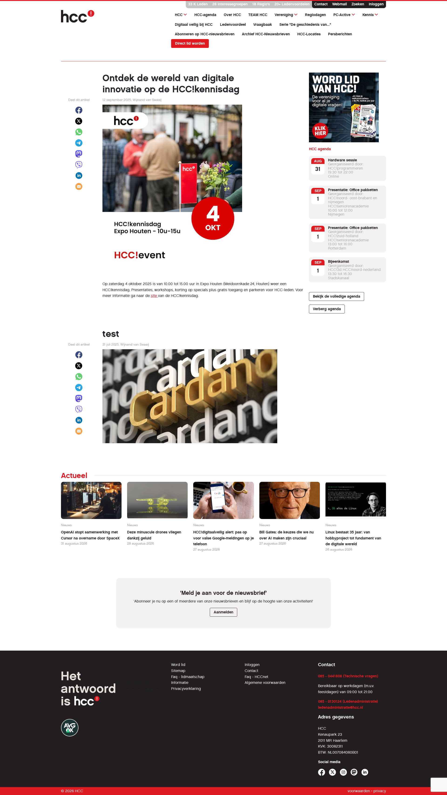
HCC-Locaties (309, 34)
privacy (379, 791)
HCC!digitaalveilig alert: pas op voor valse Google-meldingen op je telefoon (223, 538)
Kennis (368, 15)
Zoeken (358, 4)
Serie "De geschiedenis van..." (305, 24)
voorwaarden (359, 791)
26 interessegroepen (230, 4)
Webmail (339, 4)
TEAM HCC (257, 15)
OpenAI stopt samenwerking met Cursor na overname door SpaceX (90, 535)
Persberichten (340, 34)
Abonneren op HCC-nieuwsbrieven (204, 34)
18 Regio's (261, 4)
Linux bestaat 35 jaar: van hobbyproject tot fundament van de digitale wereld (353, 538)
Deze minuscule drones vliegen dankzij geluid (154, 535)
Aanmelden (223, 612)
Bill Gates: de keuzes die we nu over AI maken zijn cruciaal (286, 535)
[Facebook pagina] (321, 772)
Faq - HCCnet (256, 677)
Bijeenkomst (338, 261)
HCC (179, 15)
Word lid (178, 664)
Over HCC (232, 15)
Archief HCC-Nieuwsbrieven (266, 34)
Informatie (179, 682)
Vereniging (284, 15)
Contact (321, 4)
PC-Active (341, 15)
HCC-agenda (205, 15)
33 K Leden (198, 4)
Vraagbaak (262, 24)
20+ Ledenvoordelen (292, 4)
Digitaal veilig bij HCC (194, 24)
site (154, 295)
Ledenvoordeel (233, 24)
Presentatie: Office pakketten (353, 190)
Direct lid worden (190, 43)
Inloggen (376, 4)
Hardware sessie (342, 160)
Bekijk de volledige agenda (336, 296)
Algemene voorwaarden (265, 682)
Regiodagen (315, 15)
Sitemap (178, 671)
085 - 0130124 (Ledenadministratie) (348, 701)
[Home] (113, 16)
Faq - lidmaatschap (187, 677)
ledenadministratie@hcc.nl (340, 707)
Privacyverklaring (186, 688)
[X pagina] (332, 772)
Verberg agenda (327, 309)
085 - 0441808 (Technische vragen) (348, 676)
